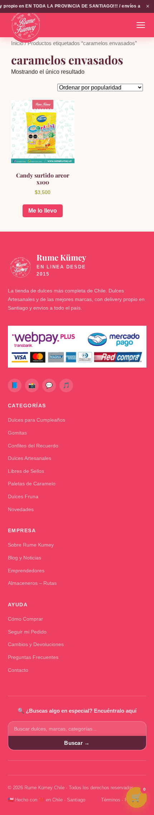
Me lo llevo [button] (42, 211)
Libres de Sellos (26, 471)
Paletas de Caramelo (32, 483)
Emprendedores (26, 570)
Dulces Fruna (23, 496)
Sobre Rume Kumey (31, 545)
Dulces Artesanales (29, 458)
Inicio (17, 43)
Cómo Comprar (25, 619)
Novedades (21, 509)
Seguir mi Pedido (27, 632)
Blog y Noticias (24, 558)
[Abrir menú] (140, 25)
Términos (110, 799)
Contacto (18, 670)
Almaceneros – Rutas (32, 583)
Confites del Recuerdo (33, 445)
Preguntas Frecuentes (33, 657)
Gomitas (17, 433)
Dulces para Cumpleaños (36, 420)
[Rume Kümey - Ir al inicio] (26, 25)
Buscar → (77, 743)
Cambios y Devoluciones (36, 644)
